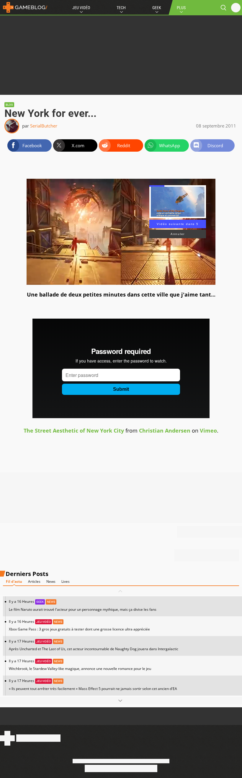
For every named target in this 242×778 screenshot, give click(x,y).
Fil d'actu (14, 581)
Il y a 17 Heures (93, 645)
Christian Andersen (164, 430)
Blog (9, 104)
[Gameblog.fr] (23, 7)
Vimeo (208, 430)
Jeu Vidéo (81, 7)
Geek (156, 7)
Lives (65, 581)
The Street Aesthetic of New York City (74, 430)
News (50, 581)
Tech (121, 7)
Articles (34, 581)
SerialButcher (43, 126)
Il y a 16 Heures (82, 605)
